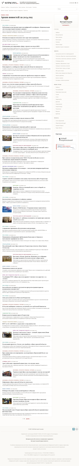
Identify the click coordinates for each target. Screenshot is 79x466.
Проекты (25, 10)
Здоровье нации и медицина (16, 10)
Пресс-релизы (22, 7)
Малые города (4, 10)
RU (75, 2)
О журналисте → (66, 25)
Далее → (28, 418)
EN (77, 2)
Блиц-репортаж (14, 7)
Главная (3, 7)
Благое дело (29, 7)
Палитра (34, 7)
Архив (7, 15)
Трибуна (7, 7)
